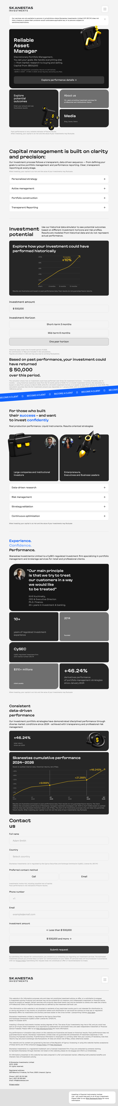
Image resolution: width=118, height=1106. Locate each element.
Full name (14, 834)
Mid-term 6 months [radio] (59, 333)
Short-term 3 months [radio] (59, 324)
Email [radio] (84, 876)
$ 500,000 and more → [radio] (59, 938)
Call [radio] (34, 876)
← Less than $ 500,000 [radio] (59, 930)
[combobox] (59, 856)
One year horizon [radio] (59, 341)
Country (13, 850)
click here (91, 1012)
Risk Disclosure (56, 1045)
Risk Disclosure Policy (44, 1028)
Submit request (59, 949)
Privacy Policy (21, 961)
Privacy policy (14, 1084)
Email (12, 908)
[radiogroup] (59, 333)
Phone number (16, 892)
